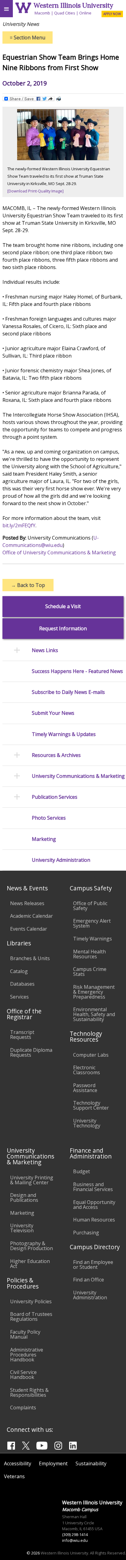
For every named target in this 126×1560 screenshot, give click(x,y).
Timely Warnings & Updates (64, 734)
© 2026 (33, 1553)
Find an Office (88, 1279)
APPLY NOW (112, 14)
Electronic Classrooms (86, 1070)
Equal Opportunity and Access (94, 1204)
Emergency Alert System (92, 923)
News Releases (27, 903)
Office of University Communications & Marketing (59, 552)
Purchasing (86, 1232)
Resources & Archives (56, 755)
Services (19, 996)
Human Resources (94, 1219)
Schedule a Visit (63, 606)
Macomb (42, 13)
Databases (22, 983)
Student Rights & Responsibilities (29, 1392)
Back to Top (28, 585)
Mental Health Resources (89, 954)
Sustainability (91, 1463)
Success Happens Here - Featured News (77, 671)
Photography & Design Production (31, 1246)
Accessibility (17, 1463)
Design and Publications (24, 1197)
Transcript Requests (22, 1034)
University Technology (86, 1123)
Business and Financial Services (93, 1187)
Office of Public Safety (90, 906)
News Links (45, 650)
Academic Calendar (31, 916)
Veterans (14, 1476)
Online (85, 13)
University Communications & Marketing (78, 776)
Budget (81, 1171)
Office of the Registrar (24, 1014)
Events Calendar (28, 928)
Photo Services (49, 818)
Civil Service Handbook (23, 1374)
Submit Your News (53, 713)
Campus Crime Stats (89, 971)
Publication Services (54, 797)
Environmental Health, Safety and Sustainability (94, 1014)
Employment (53, 1463)
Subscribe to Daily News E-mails (68, 692)
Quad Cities (64, 13)
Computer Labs (91, 1054)
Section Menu (27, 37)
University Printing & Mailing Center (31, 1180)
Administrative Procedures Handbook (26, 1354)
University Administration (61, 860)
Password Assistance (85, 1088)
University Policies (31, 1301)
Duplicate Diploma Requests (31, 1052)
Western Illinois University (73, 5)
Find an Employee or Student (93, 1264)
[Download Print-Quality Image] (35, 191)
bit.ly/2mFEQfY (18, 525)
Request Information (63, 629)
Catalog (19, 971)
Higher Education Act (30, 1263)
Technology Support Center (91, 1105)
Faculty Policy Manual (25, 1334)
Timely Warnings (92, 938)
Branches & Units (30, 958)
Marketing (44, 839)
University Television (22, 1228)
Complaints (23, 1407)
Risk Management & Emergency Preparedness (94, 992)
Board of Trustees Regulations (31, 1316)
